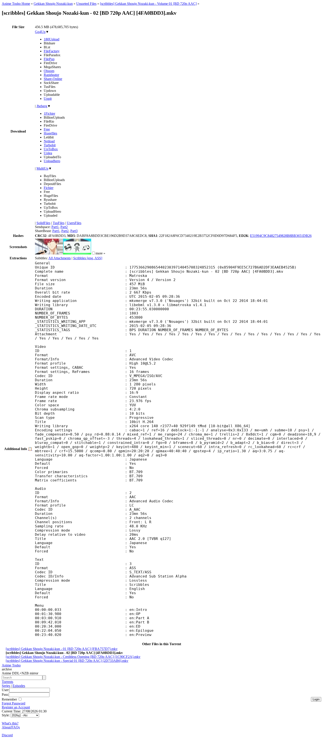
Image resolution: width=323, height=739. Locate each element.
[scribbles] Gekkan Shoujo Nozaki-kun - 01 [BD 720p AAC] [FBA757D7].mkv (62, 649)
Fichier (48, 188)
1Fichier (49, 113)
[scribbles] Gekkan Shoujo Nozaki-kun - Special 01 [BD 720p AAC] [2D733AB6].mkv (67, 661)
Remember (10, 699)
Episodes (19, 686)
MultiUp (42, 168)
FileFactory (52, 51)
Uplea (48, 153)
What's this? (10, 723)
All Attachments (59, 258)
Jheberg (41, 106)
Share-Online (53, 79)
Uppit (48, 98)
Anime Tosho (11, 665)
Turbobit (50, 145)
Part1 (55, 227)
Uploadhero (52, 161)
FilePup (49, 59)
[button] (93, 253)
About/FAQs (11, 727)
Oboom (49, 71)
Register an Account (16, 707)
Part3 (74, 231)
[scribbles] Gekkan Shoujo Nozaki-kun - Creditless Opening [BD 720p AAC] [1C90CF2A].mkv (73, 657)
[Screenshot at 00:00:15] (49, 253)
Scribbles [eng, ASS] (87, 258)
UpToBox (51, 149)
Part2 (64, 227)
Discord (7, 735)
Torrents (7, 682)
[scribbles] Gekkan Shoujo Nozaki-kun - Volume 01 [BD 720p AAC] (148, 3)
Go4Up (40, 32)
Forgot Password (13, 703)
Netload (49, 141)
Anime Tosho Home (16, 3)
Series (6, 686)
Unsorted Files (86, 3)
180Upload (51, 39)
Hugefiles (50, 133)
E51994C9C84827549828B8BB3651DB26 (281, 236)
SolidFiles (43, 223)
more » (100, 253)
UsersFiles (74, 223)
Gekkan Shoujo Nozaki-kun (53, 3)
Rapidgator (51, 75)
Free (47, 129)
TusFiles (58, 223)
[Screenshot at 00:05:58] (77, 253)
